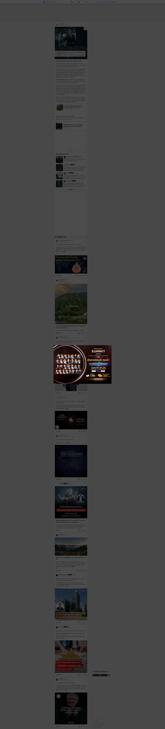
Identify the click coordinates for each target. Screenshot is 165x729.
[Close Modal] (109, 347)
